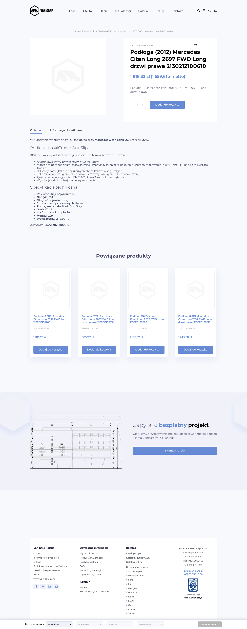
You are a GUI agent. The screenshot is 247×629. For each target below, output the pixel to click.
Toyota (131, 613)
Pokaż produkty (210, 624)
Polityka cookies (89, 562)
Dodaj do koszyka (167, 104)
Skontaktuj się (175, 450)
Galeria (143, 11)
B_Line (37, 562)
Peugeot (133, 588)
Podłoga (93, 31)
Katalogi (131, 547)
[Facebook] (36, 586)
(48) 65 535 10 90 (193, 574)
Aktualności (123, 11)
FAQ (82, 566)
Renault (132, 592)
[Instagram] (43, 586)
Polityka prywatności (91, 557)
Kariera (84, 587)
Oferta (87, 11)
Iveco (131, 596)
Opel (131, 605)
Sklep (103, 11)
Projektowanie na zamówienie (50, 566)
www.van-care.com (44, 578)
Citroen (132, 609)
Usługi (159, 11)
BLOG (36, 574)
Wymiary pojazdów (90, 574)
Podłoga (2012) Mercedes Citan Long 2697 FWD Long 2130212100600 (147, 319)
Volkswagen (135, 571)
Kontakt (177, 11)
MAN (131, 600)
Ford (130, 579)
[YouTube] (56, 586)
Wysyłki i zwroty (89, 553)
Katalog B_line (134, 562)
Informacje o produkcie (46, 557)
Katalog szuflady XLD (138, 557)
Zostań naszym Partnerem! (95, 591)
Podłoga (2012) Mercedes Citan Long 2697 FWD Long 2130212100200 (50, 319)
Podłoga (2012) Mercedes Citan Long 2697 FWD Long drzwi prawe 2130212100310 (98, 319)
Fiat (130, 584)
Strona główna (81, 31)
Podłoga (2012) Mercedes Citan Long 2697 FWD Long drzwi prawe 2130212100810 (195, 319)
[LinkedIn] (50, 586)
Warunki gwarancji (90, 570)
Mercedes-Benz (137, 575)
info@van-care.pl (193, 571)
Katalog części (134, 553)
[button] (195, 45)
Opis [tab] (33, 130)
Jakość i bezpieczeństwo (47, 570)
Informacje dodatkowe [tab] (66, 130)
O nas (71, 11)
